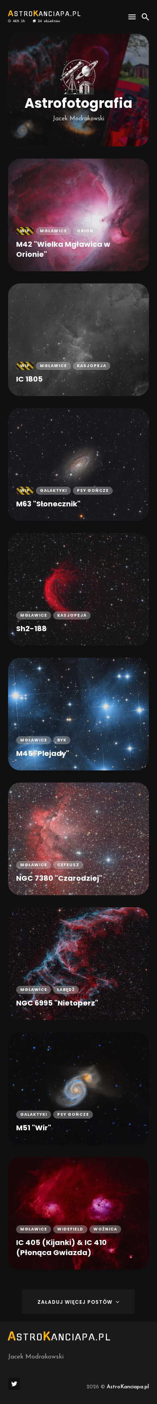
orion (85, 231)
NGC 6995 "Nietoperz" (57, 1003)
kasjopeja (91, 366)
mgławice (53, 231)
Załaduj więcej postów (75, 1302)
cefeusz (68, 865)
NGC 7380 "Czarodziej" (59, 878)
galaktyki (53, 490)
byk (61, 740)
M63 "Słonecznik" (48, 504)
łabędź (66, 990)
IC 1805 (29, 379)
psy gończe (93, 490)
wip (25, 231)
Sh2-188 (31, 629)
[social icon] (14, 1384)
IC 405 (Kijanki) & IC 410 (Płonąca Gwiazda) (61, 1247)
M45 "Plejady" (42, 753)
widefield (70, 1229)
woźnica (105, 1229)
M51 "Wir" (33, 1128)
